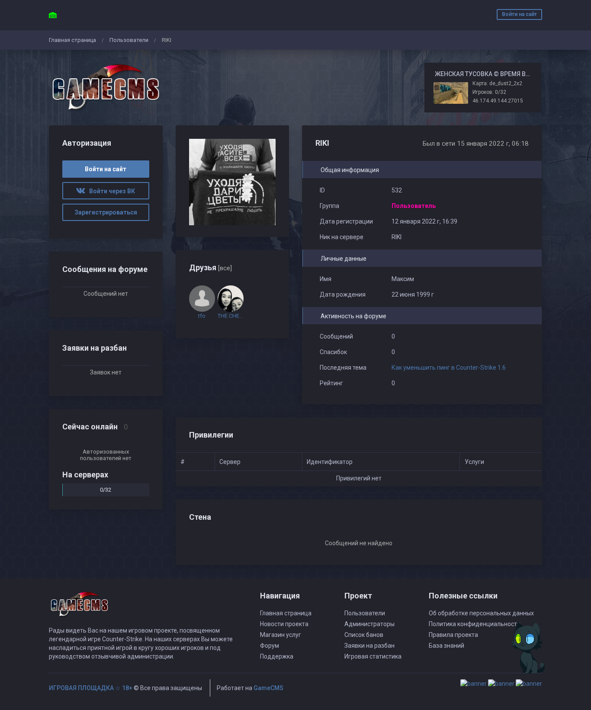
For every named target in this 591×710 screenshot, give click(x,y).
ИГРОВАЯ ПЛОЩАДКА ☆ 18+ (90, 687)
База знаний (446, 645)
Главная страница (72, 40)
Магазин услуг (280, 634)
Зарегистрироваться (105, 212)
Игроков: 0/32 (489, 92)
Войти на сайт (519, 14)
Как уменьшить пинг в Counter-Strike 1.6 (449, 367)
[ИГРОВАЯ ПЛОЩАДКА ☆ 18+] (106, 87)
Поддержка (276, 656)
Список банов (363, 634)
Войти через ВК (110, 191)
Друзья (210, 267)
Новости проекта (284, 623)
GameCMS (268, 687)
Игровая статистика (372, 656)
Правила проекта (453, 634)
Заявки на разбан (369, 645)
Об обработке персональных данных (481, 613)
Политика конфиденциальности (474, 623)
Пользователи (128, 40)
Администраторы (369, 623)
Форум (269, 645)
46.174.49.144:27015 (497, 101)
